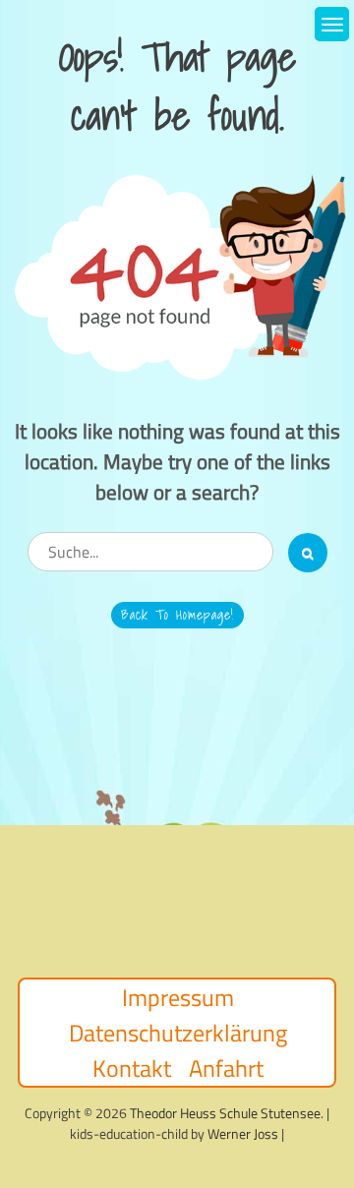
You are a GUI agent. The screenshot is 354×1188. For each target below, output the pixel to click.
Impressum (178, 997)
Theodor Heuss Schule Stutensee (225, 1112)
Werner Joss (242, 1133)
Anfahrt (226, 1068)
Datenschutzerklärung (178, 1032)
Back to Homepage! (177, 614)
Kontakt (131, 1068)
